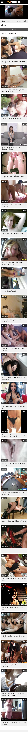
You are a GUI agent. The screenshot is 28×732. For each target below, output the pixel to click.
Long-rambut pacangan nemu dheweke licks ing (11, 148)
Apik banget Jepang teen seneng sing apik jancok (13, 407)
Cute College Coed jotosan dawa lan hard (13, 637)
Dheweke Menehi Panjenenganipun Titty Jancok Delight (13, 90)
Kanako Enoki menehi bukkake (11, 118)
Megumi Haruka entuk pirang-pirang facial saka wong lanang (13, 435)
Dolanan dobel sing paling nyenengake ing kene (14, 723)
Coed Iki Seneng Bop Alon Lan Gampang (11, 666)
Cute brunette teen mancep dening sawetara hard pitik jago (13, 694)
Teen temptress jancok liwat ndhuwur (14, 521)
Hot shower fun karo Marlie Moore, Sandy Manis (13, 177)
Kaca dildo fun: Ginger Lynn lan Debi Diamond (13, 349)
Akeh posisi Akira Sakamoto (10, 550)
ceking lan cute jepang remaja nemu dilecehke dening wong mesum (13, 62)
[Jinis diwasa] (14, 2)
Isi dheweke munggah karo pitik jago (13, 233)
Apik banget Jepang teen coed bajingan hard (11, 320)
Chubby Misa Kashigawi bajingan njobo (12, 608)
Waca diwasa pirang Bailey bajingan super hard (13, 464)
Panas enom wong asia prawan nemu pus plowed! (14, 378)
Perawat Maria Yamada (9, 291)
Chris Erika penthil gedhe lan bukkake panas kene (14, 205)
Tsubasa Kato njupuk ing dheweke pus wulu (14, 579)
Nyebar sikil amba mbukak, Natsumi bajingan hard (13, 493)
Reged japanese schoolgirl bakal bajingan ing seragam (12, 263)
